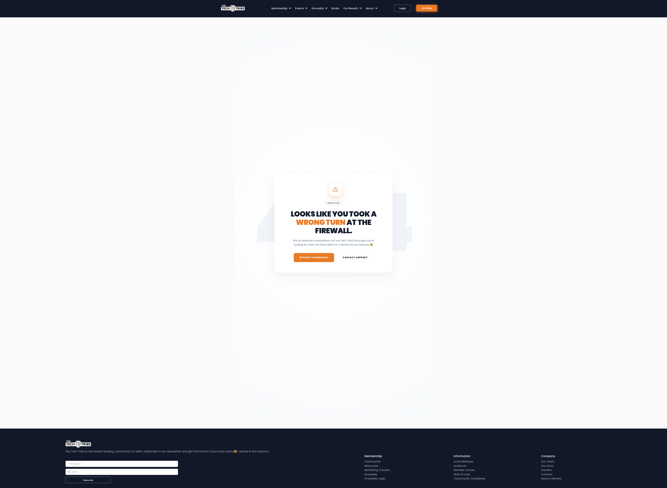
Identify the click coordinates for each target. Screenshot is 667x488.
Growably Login (374, 478)
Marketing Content (377, 470)
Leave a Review (551, 478)
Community (372, 461)
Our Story (547, 466)
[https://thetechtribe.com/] (233, 8)
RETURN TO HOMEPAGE (313, 257)
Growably (370, 474)
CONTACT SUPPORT (355, 257)
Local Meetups (463, 461)
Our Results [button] (351, 8)
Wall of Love (462, 474)
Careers (546, 470)
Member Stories (464, 470)
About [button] (370, 8)
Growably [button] (318, 8)
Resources (371, 466)
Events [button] (299, 8)
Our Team (547, 461)
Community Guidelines (469, 478)
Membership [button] (279, 8)
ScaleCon (460, 466)
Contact (547, 474)
